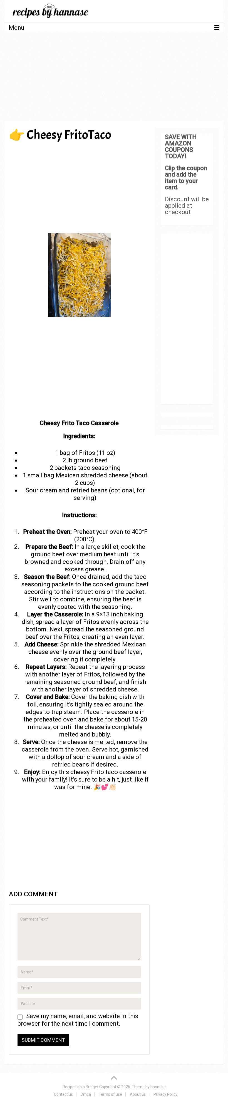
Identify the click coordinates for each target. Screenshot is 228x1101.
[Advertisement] (114, 79)
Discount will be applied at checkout (187, 205)
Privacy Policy (165, 1094)
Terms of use (110, 1094)
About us (138, 1094)
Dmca (86, 1094)
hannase (158, 1087)
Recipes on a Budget (80, 1087)
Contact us (63, 1094)
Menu (16, 27)
